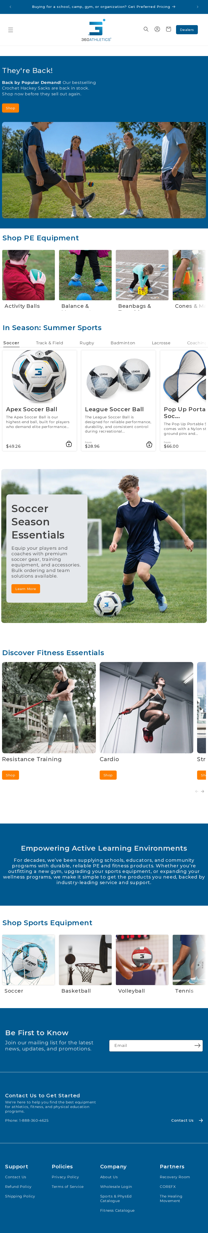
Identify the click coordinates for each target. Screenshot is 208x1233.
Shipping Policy (20, 1196)
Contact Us (15, 1177)
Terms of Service (68, 1186)
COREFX (168, 1186)
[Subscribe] (197, 1045)
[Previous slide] (196, 791)
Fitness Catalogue (117, 1210)
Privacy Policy (65, 1177)
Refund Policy (18, 1186)
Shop (10, 108)
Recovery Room (175, 1177)
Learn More (25, 589)
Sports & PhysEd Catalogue (116, 1198)
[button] (10, 29)
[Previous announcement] (10, 6)
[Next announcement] (197, 6)
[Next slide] (202, 791)
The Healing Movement (171, 1198)
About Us (109, 1177)
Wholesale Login (116, 1186)
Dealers (187, 30)
